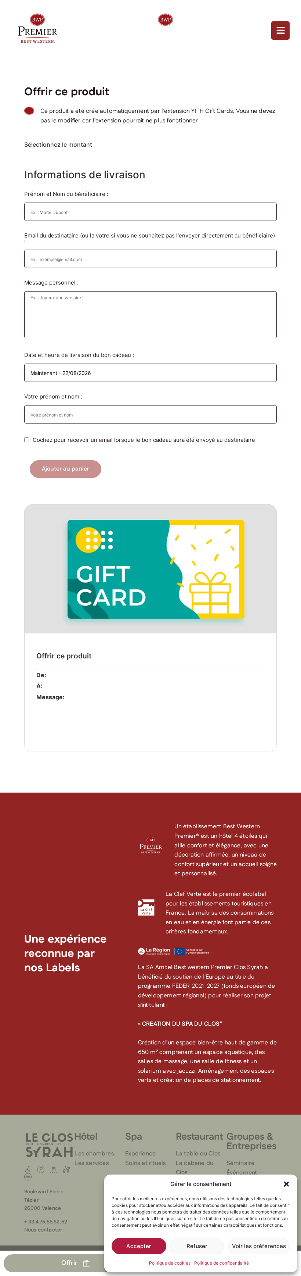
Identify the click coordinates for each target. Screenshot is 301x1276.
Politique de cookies (170, 1263)
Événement (241, 1173)
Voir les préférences (259, 1246)
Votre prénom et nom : (53, 396)
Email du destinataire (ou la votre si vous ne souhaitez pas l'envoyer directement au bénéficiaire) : (149, 238)
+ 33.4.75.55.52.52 (46, 1222)
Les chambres (94, 1154)
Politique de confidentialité (221, 1263)
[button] (286, 1184)
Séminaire (240, 1163)
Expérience (140, 1154)
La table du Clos (198, 1154)
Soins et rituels (145, 1163)
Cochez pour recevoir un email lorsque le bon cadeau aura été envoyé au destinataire (144, 440)
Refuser (196, 1246)
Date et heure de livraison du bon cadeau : (79, 355)
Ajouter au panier (65, 469)
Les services (92, 1163)
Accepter (138, 1246)
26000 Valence (42, 1208)
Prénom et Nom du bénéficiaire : (66, 194)
